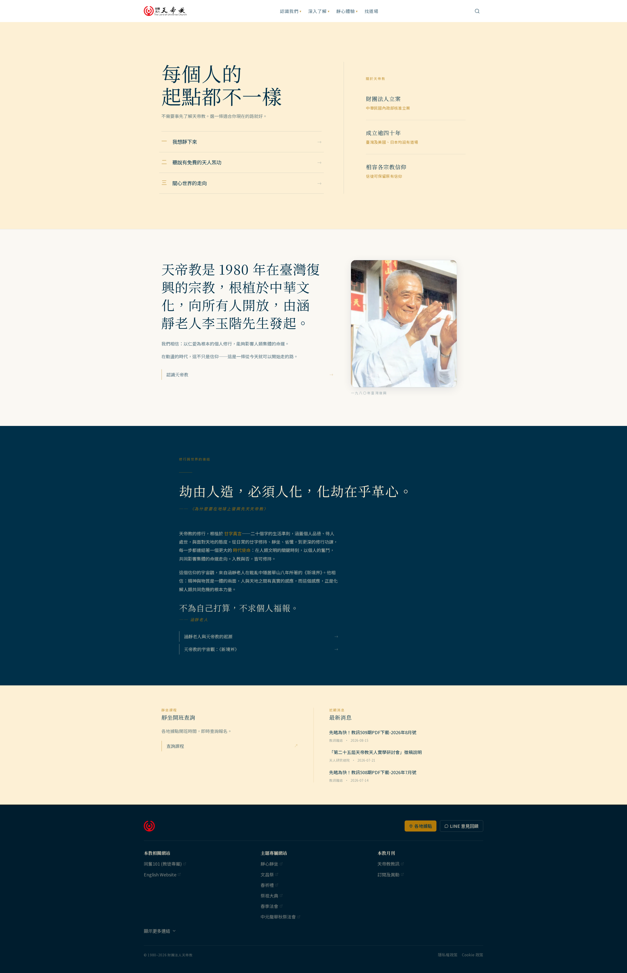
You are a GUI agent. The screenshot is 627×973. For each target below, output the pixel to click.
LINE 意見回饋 (464, 826)
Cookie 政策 (472, 955)
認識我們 (290, 11)
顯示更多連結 (157, 931)
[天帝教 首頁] (165, 11)
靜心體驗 (347, 11)
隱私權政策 (448, 955)
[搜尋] (477, 11)
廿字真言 (233, 533)
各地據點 (423, 826)
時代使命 (242, 550)
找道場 (371, 11)
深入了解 (319, 11)
